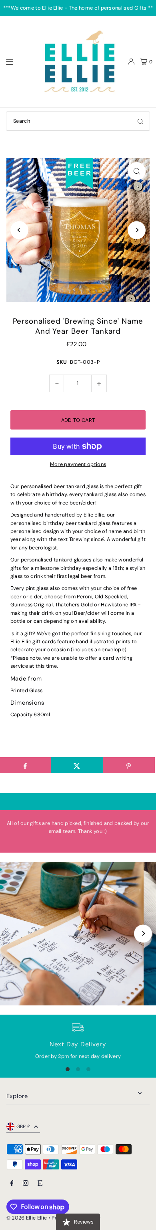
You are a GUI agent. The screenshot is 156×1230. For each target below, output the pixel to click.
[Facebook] (12, 1183)
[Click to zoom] (137, 171)
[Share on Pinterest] (129, 765)
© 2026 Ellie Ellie (27, 1217)
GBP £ (23, 1126)
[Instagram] (25, 1183)
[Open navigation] (18, 61)
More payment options (78, 464)
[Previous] (19, 230)
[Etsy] (40, 1183)
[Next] (137, 230)
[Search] (140, 121)
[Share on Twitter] (77, 765)
